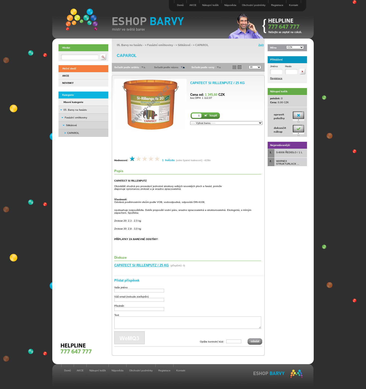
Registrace (277, 5)
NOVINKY (68, 83)
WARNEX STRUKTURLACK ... (287, 162)
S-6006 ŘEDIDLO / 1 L (289, 152)
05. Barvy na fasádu (75, 109)
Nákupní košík (210, 5)
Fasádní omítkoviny (76, 117)
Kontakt (293, 5)
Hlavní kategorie (73, 102)
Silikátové (71, 125)
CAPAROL (202, 45)
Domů (180, 5)
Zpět (261, 45)
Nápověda (230, 5)
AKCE (192, 5)
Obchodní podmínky (253, 5)
